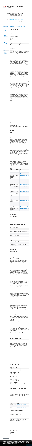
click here (15, 443)
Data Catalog (11, 1)
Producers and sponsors (6, 36)
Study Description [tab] (5, 26)
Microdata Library (6, 1)
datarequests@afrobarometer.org (22, 407)
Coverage (5, 33)
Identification (5, 28)
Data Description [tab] (12, 26)
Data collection (5, 43)
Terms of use (25, 1)
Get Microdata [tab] (24, 26)
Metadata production (5, 53)
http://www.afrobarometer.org (17, 384)
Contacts (5, 50)
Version (5, 30)
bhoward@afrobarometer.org (21, 404)
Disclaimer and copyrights (5, 47)
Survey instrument (5, 40)
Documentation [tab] (18, 26)
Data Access (5, 45)
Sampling (5, 38)
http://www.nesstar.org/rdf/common (25, 170)
